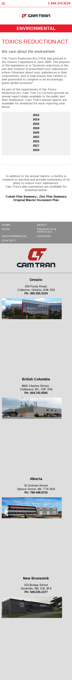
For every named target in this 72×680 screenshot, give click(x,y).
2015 (36, 141)
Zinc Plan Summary (53, 196)
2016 (36, 124)
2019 (36, 150)
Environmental (14, 236)
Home (6, 224)
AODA (6, 229)
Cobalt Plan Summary (21, 196)
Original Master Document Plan (36, 200)
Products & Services (46, 230)
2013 (36, 137)
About (42, 224)
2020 (36, 132)
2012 (36, 115)
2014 (36, 119)
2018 (36, 128)
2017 (36, 145)
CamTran (36, 15)
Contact (9, 240)
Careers (44, 236)
